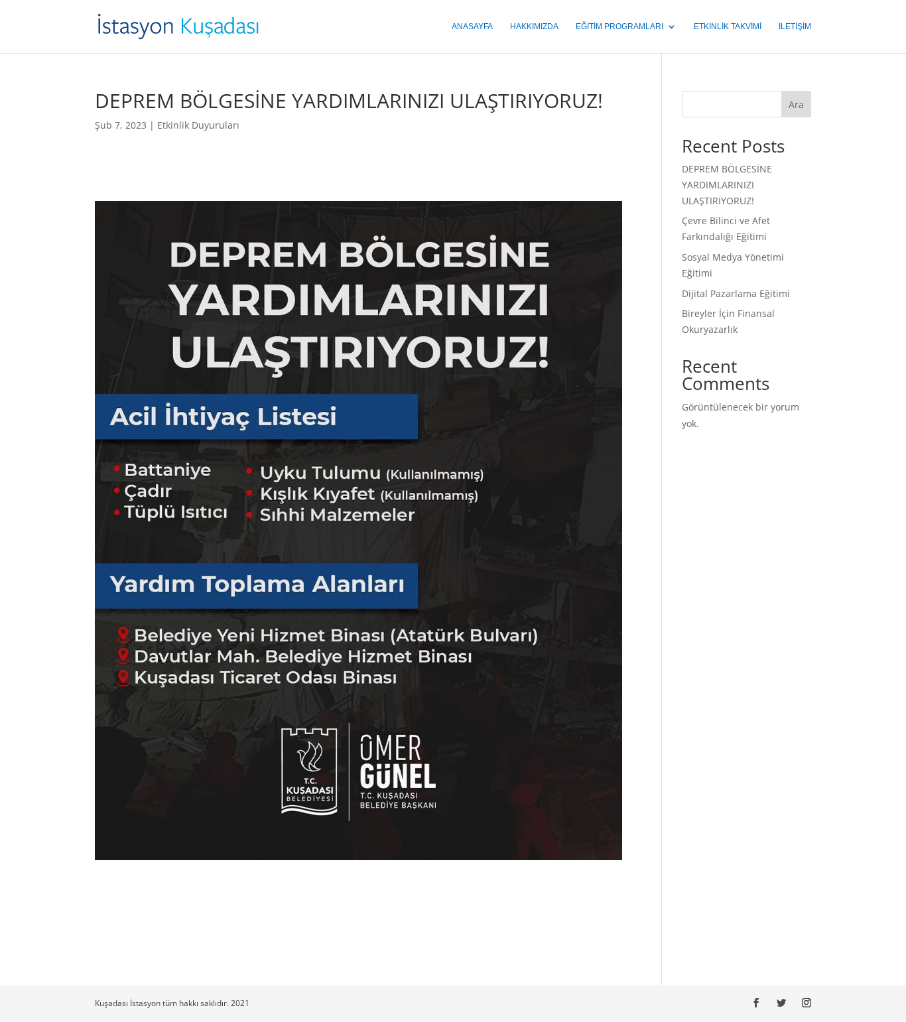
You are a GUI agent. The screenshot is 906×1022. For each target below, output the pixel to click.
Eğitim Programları (619, 26)
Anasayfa (472, 26)
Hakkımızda (534, 26)
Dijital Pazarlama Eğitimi (736, 293)
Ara (796, 104)
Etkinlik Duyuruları (198, 125)
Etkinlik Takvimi (727, 26)
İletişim (795, 26)
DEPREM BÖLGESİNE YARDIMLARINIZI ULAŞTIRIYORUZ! (727, 184)
